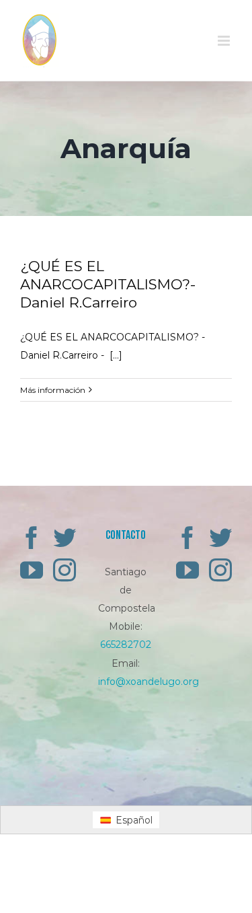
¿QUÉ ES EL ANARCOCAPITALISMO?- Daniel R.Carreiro (108, 284)
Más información (52, 390)
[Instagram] (64, 569)
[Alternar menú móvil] (225, 41)
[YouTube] (31, 569)
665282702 (125, 644)
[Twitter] (64, 537)
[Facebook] (31, 537)
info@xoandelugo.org (148, 681)
